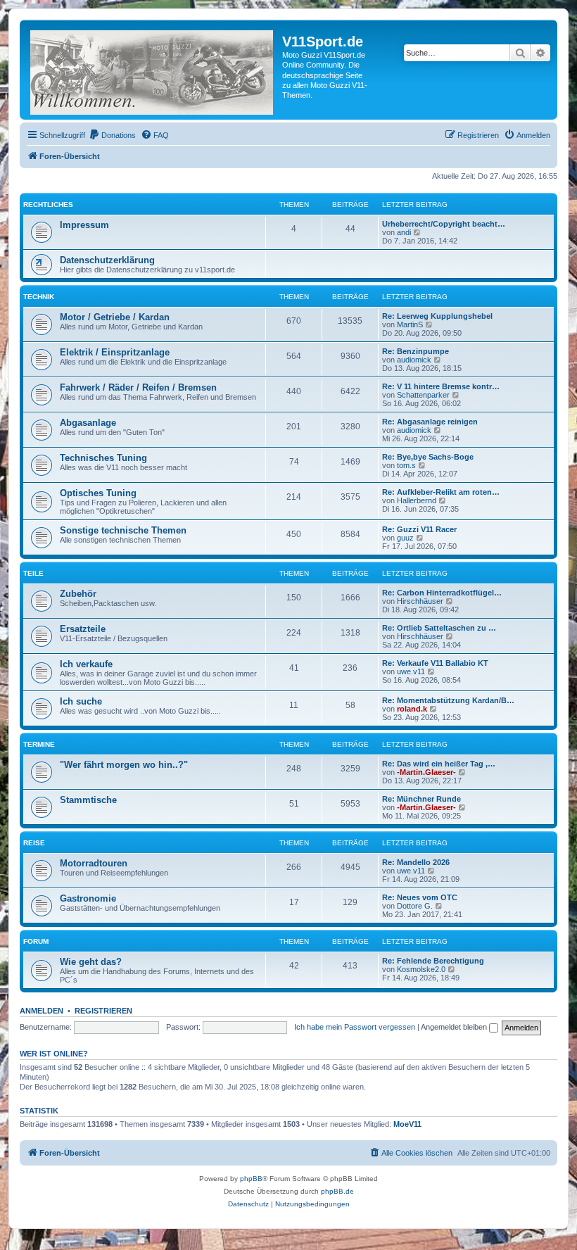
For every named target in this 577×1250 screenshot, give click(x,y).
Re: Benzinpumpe (415, 351)
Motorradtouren (93, 863)
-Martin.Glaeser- (426, 772)
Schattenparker (423, 395)
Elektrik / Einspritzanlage (115, 352)
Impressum (84, 225)
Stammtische (88, 800)
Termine (39, 744)
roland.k (412, 709)
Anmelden (41, 1010)
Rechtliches (48, 204)
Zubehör (78, 593)
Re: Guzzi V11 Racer (419, 529)
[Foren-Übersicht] (152, 69)
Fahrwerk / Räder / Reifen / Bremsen (138, 387)
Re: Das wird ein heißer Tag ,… (438, 763)
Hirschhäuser (420, 601)
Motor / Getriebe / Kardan (115, 317)
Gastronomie (88, 898)
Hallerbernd (416, 500)
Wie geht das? (91, 962)
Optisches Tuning (98, 493)
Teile (33, 573)
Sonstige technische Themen (123, 530)
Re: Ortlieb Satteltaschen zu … (439, 628)
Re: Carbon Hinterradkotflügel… (442, 592)
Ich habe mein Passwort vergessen (354, 1027)
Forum (36, 941)
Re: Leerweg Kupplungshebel (437, 316)
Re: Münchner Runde (421, 799)
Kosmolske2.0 (421, 969)
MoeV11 (407, 1124)
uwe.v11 (411, 671)
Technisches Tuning (103, 458)
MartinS (410, 324)
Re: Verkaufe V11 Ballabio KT (435, 663)
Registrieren (103, 1010)
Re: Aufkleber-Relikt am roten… (441, 492)
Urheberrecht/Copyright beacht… (443, 224)
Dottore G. (415, 906)
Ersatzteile (83, 629)
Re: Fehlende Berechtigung (433, 961)
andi (404, 232)
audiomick (414, 359)
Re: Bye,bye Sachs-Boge (428, 457)
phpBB (251, 1178)
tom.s (406, 465)
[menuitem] (112, 135)
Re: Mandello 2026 (416, 862)
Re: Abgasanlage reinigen (430, 421)
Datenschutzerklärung (107, 260)
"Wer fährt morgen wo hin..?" (124, 764)
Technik (38, 297)
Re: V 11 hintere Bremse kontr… (441, 386)
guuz (405, 538)
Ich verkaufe (86, 664)
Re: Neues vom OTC (419, 897)
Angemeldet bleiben (455, 1027)
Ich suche (81, 701)
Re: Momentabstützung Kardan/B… (448, 700)
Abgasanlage (88, 422)
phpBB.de (337, 1191)
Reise (34, 843)
